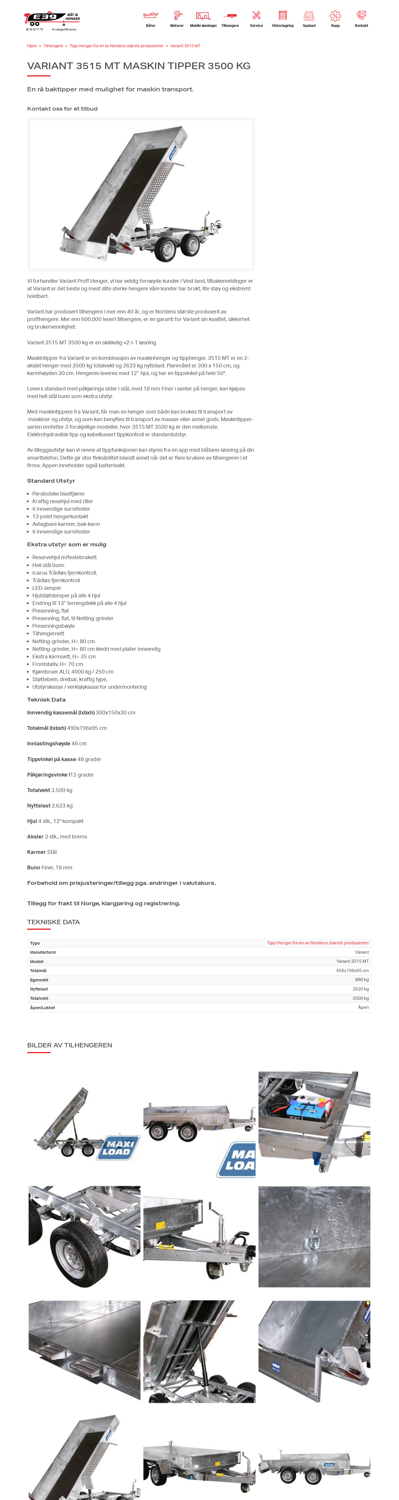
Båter (150, 25)
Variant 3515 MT (185, 45)
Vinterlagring (283, 25)
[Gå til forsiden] (52, 18)
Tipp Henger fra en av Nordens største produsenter (117, 45)
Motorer (177, 25)
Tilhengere (53, 45)
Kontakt (361, 25)
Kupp (335, 25)
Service (256, 25)
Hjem (32, 45)
